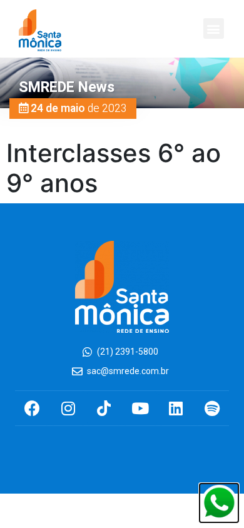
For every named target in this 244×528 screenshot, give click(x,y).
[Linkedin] (176, 408)
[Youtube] (140, 408)
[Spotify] (212, 408)
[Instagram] (68, 408)
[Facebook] (32, 408)
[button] (213, 28)
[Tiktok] (104, 408)
